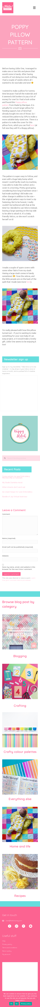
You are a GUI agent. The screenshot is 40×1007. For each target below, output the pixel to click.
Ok (11, 1004)
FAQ (3, 941)
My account (6, 954)
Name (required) (8, 538)
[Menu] (34, 7)
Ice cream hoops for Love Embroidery (17, 492)
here (32, 125)
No (17, 1004)
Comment (6, 514)
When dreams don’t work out (13, 487)
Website (5, 556)
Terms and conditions (9, 948)
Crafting (20, 706)
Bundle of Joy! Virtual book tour (14, 497)
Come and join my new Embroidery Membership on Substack (16, 477)
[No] (37, 999)
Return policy (6, 951)
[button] (9, 926)
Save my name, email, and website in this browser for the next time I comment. (18, 568)
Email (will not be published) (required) (17, 547)
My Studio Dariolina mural (12, 482)
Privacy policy (7, 944)
